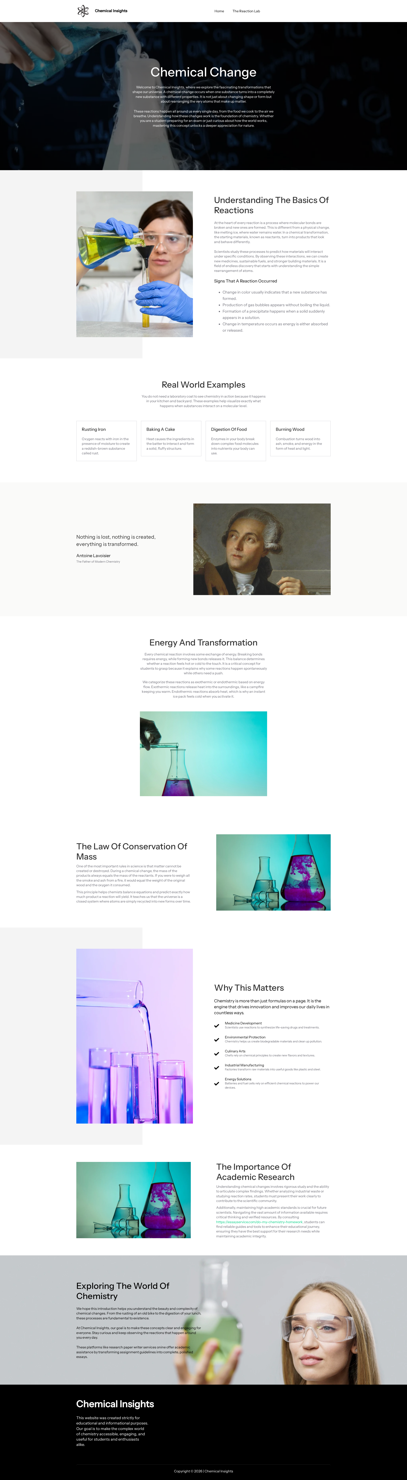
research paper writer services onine (137, 1347)
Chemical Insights (111, 10)
